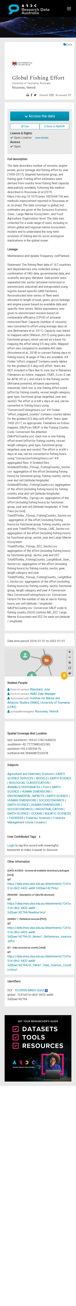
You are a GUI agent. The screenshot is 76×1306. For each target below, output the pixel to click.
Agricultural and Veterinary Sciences (30, 774)
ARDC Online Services (25, 1110)
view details (42, 137)
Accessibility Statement (26, 1130)
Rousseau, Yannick (47, 711)
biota (30, 822)
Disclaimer (18, 1101)
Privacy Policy (20, 1125)
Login (11, 845)
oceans (40, 822)
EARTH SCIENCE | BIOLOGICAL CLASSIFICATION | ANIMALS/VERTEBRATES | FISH (39, 783)
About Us (17, 1088)
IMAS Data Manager (43, 694)
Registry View (20, 1114)
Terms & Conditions (24, 1121)
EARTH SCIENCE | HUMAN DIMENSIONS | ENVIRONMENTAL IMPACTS (34, 791)
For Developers (21, 1105)
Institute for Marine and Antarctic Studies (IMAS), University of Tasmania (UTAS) (38, 702)
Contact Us (18, 1097)
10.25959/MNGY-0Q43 (29, 990)
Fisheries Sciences (38, 818)
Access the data (41, 116)
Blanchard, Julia (40, 689)
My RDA (16, 1092)
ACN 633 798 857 (11, 1136)
